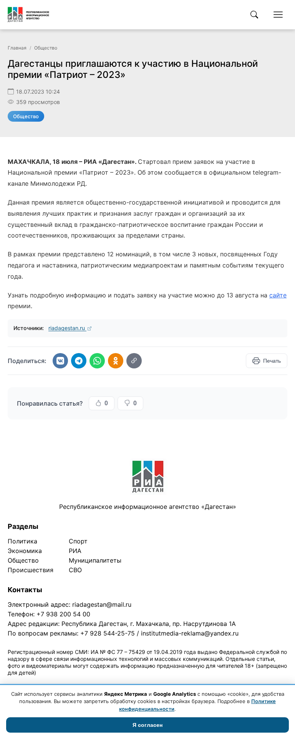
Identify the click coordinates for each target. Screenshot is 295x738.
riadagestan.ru (67, 328)
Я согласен (147, 725)
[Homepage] (28, 14)
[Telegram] (78, 360)
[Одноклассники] (115, 360)
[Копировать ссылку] (134, 360)
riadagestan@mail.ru (101, 604)
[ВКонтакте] (60, 360)
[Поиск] (254, 14)
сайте (278, 295)
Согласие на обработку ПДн (118, 682)
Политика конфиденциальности (43, 682)
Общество (45, 48)
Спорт (78, 541)
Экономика (25, 551)
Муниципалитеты (95, 560)
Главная (17, 48)
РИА (75, 551)
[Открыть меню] (278, 14)
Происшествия (30, 570)
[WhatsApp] (97, 360)
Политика (22, 541)
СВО (75, 570)
